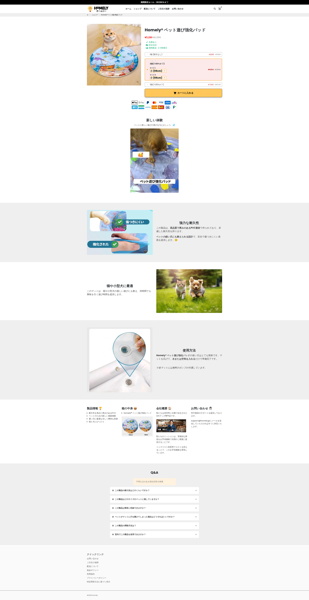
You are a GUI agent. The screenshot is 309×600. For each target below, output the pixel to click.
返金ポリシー (92, 570)
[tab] (154, 490)
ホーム (128, 8)
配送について (149, 8)
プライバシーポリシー (96, 577)
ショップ (137, 8)
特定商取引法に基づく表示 (98, 581)
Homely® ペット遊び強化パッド (111, 15)
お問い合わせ (177, 8)
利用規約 (91, 574)
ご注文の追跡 (163, 8)
